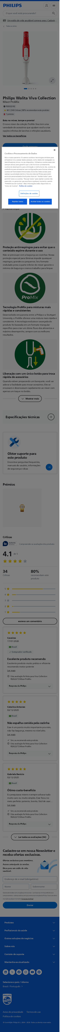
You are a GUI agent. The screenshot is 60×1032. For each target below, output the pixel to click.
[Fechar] (53, 150)
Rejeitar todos (16, 201)
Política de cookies (36, 186)
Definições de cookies (28, 193)
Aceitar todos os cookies (39, 201)
